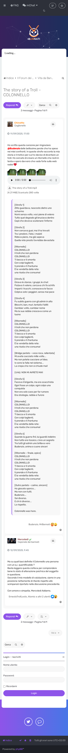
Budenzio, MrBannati (39, 524)
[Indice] (34, 32)
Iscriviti (16, 657)
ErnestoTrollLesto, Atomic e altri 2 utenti (29, 596)
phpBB (19, 749)
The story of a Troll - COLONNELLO (22, 92)
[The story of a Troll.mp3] (9, 188)
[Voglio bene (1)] (52, 524)
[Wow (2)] (55, 596)
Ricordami (11, 686)
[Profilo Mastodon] (39, 722)
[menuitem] (14, 5)
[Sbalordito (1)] (55, 524)
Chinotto (19, 122)
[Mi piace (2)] (52, 596)
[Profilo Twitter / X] (28, 722)
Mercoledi (23, 539)
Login (6, 657)
